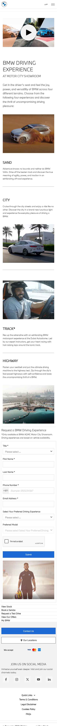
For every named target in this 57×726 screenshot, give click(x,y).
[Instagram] (17, 679)
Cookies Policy (28, 709)
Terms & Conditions (28, 699)
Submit (28, 554)
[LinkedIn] (49, 679)
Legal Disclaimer (28, 704)
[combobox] (28, 451)
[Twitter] (27, 679)
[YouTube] (38, 679)
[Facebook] (6, 679)
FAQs (28, 714)
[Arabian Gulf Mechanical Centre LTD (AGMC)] (4, 4)
